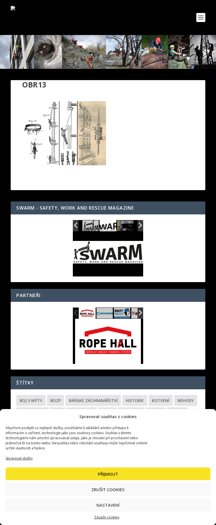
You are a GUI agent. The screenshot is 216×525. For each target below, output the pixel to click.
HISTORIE (135, 400)
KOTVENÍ (160, 400)
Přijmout (108, 474)
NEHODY (185, 400)
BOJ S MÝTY (31, 400)
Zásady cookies (106, 517)
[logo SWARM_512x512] (90, 226)
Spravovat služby (19, 458)
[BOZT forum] (122, 313)
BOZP (55, 400)
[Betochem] (104, 313)
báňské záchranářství (93, 400)
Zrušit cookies (108, 489)
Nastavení (108, 505)
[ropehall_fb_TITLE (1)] (87, 313)
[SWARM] (125, 226)
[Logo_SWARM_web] (108, 225)
